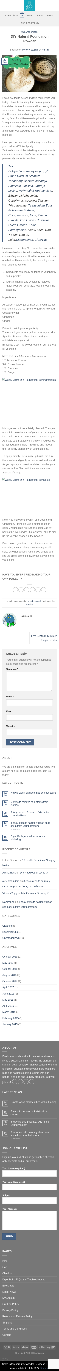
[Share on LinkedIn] (43, 589)
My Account (8, 1298)
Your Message (9, 1209)
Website (10, 726)
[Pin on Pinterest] (38, 589)
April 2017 (8, 987)
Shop (29, 15)
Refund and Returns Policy (17, 1316)
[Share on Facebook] (21, 589)
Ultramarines (24, 239)
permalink (29, 604)
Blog (50, 15)
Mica (33, 215)
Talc (11, 166)
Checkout (7, 1273)
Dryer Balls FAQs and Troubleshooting (23, 1279)
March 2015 (9, 1012)
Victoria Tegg (9, 893)
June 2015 (8, 993)
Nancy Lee (8, 902)
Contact (6, 1335)
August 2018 (9, 975)
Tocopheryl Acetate (21, 181)
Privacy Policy (10, 1310)
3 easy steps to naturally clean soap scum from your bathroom (30, 824)
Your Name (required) (13, 1168)
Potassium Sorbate (21, 210)
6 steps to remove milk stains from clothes (29, 803)
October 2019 (9, 956)
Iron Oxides (28, 220)
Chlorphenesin (18, 215)
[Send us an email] (26, 1081)
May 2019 (7, 963)
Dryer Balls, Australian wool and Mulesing (28, 838)
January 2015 (10, 1024)
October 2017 (9, 981)
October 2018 (9, 969)
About (40, 15)
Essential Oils (10, 932)
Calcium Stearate (28, 176)
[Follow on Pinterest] (31, 1081)
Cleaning (7, 925)
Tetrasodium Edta (40, 205)
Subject (6, 1195)
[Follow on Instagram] (20, 1081)
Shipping (7, 1322)
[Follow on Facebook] (14, 1081)
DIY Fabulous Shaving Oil (34, 872)
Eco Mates (8, 1285)
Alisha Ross (9, 872)
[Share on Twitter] (26, 589)
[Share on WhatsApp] (15, 589)
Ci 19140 (41, 239)
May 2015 (7, 999)
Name (10, 696)
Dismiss (44, 1368)
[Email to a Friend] (32, 589)
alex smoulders (10, 881)
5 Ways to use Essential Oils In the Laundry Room (30, 814)
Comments (15, 829)
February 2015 (10, 1018)
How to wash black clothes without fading (33, 792)
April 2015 (8, 1006)
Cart (4, 1267)
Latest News (9, 1291)
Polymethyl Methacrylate (35, 190)
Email (10, 711)
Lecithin (27, 186)
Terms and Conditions (14, 1328)
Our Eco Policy (30, 23)
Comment (12, 669)
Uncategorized (29, 32)
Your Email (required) (13, 1182)
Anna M (45, 50)
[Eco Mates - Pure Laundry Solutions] (29, 5)
